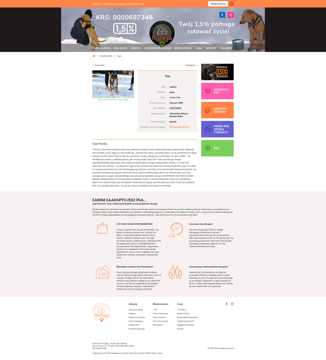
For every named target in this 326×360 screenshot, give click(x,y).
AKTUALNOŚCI (102, 48)
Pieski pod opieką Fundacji (221, 129)
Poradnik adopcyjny (137, 328)
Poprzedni (100, 65)
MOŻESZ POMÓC (183, 48)
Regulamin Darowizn (185, 325)
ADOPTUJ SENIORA (220, 110)
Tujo (119, 55)
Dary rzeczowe (159, 317)
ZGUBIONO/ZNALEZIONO (158, 48)
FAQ (216, 148)
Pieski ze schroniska (137, 317)
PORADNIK (226, 48)
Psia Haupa (120, 48)
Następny (190, 65)
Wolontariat (157, 325)
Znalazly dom (106, 55)
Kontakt (180, 328)
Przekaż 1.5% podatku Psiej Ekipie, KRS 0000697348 (118, 3)
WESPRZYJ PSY (221, 91)
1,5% (155, 309)
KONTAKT (211, 48)
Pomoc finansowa (160, 313)
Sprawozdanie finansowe (187, 317)
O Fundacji (181, 309)
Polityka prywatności (185, 321)
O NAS (199, 48)
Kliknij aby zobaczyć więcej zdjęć (113, 99)
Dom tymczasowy (160, 321)
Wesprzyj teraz (218, 3)
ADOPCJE (136, 48)
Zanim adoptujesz (136, 321)
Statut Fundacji (183, 313)
